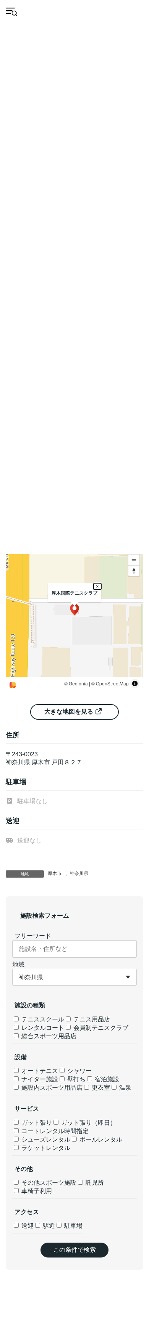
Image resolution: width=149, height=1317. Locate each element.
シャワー (79, 1071)
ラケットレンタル (45, 1148)
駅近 (48, 1225)
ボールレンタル (100, 1139)
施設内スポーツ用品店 (51, 1087)
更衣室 (100, 1087)
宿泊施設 (106, 1079)
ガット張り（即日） (88, 1122)
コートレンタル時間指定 (54, 1131)
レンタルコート (42, 1027)
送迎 (27, 1225)
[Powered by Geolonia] (13, 685)
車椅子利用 (36, 1191)
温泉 (124, 1087)
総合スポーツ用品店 (48, 1036)
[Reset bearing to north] (133, 570)
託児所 (94, 1182)
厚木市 (55, 873)
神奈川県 (79, 873)
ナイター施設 (39, 1079)
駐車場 (73, 1225)
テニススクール (42, 1019)
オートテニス (39, 1071)
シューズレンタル (45, 1139)
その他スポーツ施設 (48, 1182)
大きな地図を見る (69, 711)
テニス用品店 (91, 1019)
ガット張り (36, 1122)
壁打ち (76, 1079)
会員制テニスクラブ (100, 1027)
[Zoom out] (133, 559)
